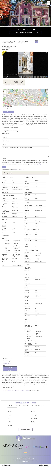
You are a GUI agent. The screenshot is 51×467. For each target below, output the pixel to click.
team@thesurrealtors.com (25, 457)
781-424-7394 (35, 459)
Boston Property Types (24, 405)
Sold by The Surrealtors (37, 405)
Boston (32, 411)
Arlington (23, 390)
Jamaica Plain (34, 418)
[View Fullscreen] (5, 96)
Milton (9, 421)
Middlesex (17, 390)
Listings (8, 390)
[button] (38, 32)
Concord (10, 418)
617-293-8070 (7, 363)
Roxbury (10, 425)
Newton (33, 421)
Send (4, 167)
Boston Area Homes (12, 405)
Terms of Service (20, 169)
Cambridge (33, 415)
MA (12, 390)
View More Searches (25, 429)
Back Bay (10, 411)
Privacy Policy (38, 164)
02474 (27, 390)
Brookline (10, 415)
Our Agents (10, 370)
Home (4, 390)
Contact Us (10, 367)
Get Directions (9, 111)
